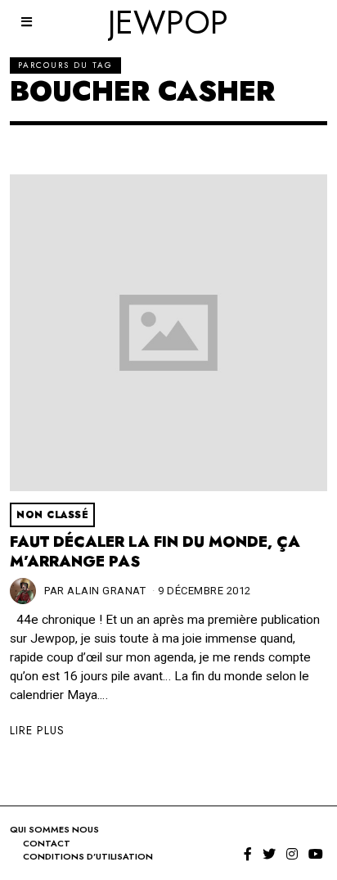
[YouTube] (315, 854)
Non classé (52, 515)
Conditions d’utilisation (88, 856)
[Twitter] (269, 854)
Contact (46, 843)
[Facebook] (248, 854)
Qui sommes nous (54, 829)
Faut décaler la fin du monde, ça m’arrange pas (155, 551)
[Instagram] (292, 854)
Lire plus (37, 730)
